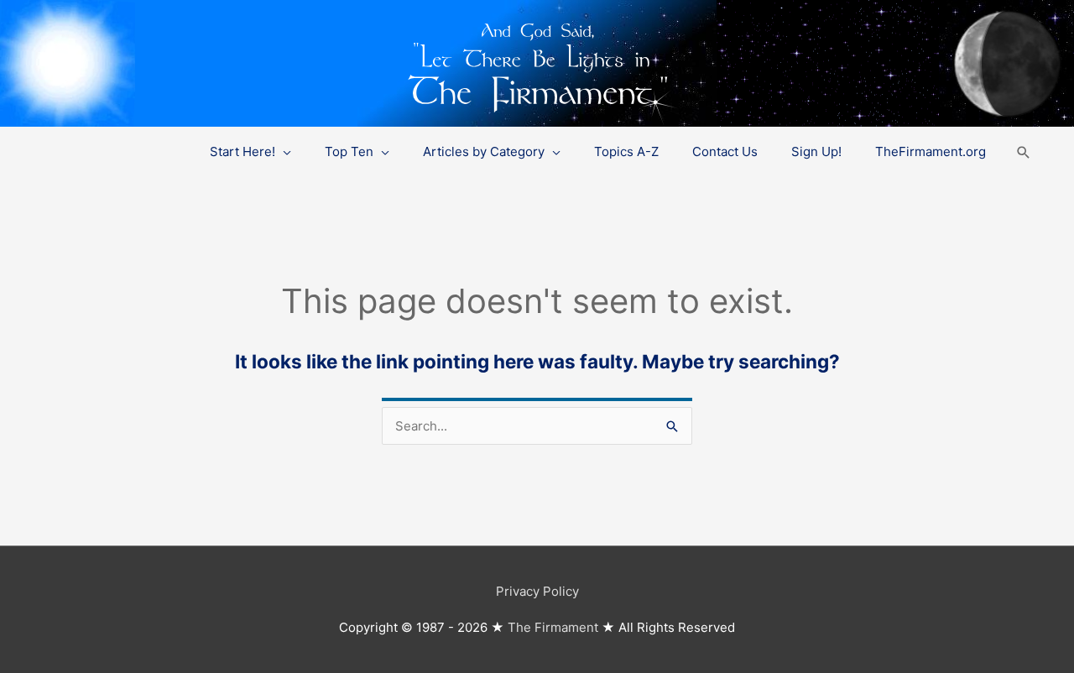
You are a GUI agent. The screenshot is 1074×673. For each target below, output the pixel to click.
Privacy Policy (537, 591)
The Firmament (553, 627)
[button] (1023, 152)
